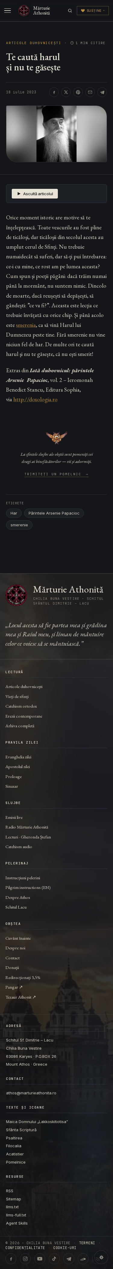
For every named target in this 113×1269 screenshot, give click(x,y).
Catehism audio (18, 846)
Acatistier (15, 1153)
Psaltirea (14, 1137)
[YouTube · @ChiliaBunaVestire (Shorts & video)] (39, 1258)
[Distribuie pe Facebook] (54, 92)
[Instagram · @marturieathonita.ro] (25, 1258)
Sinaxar (11, 786)
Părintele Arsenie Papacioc (54, 513)
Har (14, 513)
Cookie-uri (65, 1248)
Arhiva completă (19, 725)
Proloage (13, 776)
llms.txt (12, 1206)
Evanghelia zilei (18, 757)
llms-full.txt (16, 1214)
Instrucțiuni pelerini (22, 877)
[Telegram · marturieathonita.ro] (68, 1258)
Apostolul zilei (17, 766)
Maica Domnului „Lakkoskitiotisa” (37, 1121)
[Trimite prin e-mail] (90, 92)
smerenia (26, 325)
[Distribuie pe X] (66, 92)
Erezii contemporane (23, 716)
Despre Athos (17, 897)
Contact (12, 958)
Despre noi (15, 948)
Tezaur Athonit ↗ (20, 997)
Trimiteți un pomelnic (56, 474)
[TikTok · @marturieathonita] (54, 1258)
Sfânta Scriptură (21, 1129)
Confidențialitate (25, 1248)
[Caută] (70, 11)
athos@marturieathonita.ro (31, 1092)
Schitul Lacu (16, 907)
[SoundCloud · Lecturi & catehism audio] (83, 1258)
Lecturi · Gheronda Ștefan (28, 837)
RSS (9, 1190)
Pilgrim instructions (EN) (28, 887)
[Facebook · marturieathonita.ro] (10, 1258)
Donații (12, 967)
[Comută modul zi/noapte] (101, 1257)
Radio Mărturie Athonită (26, 827)
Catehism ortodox (21, 706)
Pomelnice (16, 1162)
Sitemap (13, 1198)
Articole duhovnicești (33, 43)
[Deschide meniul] (7, 10)
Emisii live (14, 817)
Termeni (87, 1243)
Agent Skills (17, 1223)
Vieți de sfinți (17, 696)
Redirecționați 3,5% (22, 977)
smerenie (19, 524)
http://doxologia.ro (35, 399)
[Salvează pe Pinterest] (78, 92)
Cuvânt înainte (18, 938)
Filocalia (13, 1145)
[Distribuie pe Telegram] (102, 92)
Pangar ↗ (14, 987)
